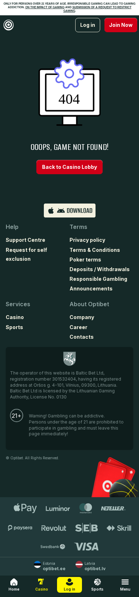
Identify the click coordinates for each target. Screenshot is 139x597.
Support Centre (25, 240)
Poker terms (85, 259)
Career (78, 327)
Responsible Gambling (98, 279)
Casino (15, 317)
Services (18, 304)
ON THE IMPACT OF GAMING (45, 7)
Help (12, 226)
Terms (78, 226)
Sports (14, 327)
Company (82, 317)
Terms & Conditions (95, 250)
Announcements (91, 288)
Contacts (82, 337)
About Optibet (89, 304)
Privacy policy (87, 240)
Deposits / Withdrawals (100, 269)
